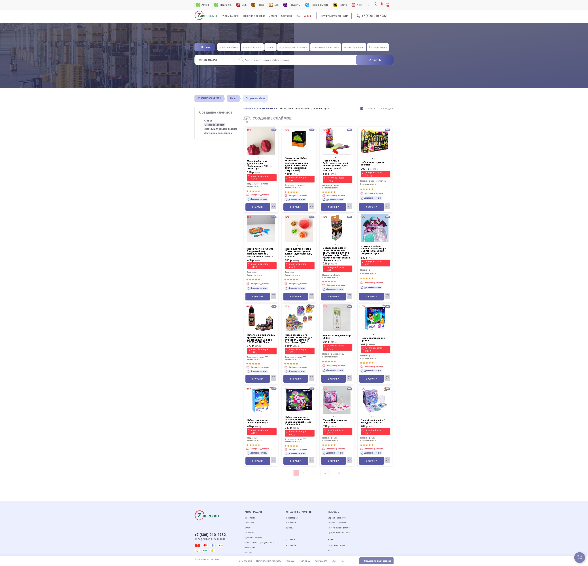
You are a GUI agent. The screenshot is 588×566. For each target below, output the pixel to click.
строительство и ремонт (293, 47)
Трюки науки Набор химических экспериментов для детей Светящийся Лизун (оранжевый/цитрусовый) (296, 164)
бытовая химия (378, 47)
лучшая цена (286, 108)
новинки (317, 108)
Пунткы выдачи (230, 15)
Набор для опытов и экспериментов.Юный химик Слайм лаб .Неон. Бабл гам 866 (298, 421)
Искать (375, 60)
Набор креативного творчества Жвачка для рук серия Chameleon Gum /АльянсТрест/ (298, 339)
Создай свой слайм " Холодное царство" (372, 421)
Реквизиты (250, 548)
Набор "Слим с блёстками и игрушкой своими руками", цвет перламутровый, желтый (336, 165)
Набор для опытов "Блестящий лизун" (258, 421)
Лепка (233, 98)
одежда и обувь (229, 47)
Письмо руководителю (339, 528)
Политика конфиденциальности (260, 542)
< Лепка (208, 121)
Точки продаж (244, 561)
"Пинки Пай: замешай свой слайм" (335, 421)
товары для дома (354, 47)
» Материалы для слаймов (218, 133)
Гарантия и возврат (254, 15)
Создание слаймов (214, 125)
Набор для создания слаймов (372, 163)
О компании (250, 518)
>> (339, 473)
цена (327, 108)
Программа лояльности (339, 533)
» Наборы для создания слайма (220, 129)
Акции (307, 15)
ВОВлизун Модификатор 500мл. (337, 336)
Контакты (249, 533)
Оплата (273, 15)
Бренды (290, 528)
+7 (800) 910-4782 (374, 16)
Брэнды (248, 552)
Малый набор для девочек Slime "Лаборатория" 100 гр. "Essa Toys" (259, 165)
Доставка (286, 15)
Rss (343, 561)
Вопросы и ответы (337, 523)
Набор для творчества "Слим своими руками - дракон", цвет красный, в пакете (298, 252)
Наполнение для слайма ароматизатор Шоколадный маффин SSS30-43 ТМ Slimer (261, 339)
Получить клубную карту (334, 15)
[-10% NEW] (375, 127)
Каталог (206, 47)
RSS (330, 550)
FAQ (298, 15)
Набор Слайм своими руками (373, 339)
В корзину (257, 207)
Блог (334, 561)
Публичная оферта (253, 538)
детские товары (252, 47)
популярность (303, 108)
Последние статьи (336, 545)
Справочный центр (337, 518)
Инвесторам (292, 518)
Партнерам (304, 561)
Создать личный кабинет (377, 561)
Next (369, 5)
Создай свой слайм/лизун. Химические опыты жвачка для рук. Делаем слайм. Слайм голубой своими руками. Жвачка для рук (337, 254)
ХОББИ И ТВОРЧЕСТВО (209, 98)
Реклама (290, 561)
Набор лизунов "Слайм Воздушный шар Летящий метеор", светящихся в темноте (260, 252)
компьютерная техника (325, 47)
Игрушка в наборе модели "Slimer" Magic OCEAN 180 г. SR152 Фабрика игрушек (373, 250)
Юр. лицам (291, 523)
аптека (270, 47)
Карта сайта (321, 561)
